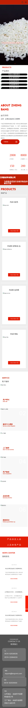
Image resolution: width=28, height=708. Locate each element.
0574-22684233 (10, 657)
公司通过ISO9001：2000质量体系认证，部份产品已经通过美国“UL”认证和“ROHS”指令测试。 (14, 597)
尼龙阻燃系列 (14, 81)
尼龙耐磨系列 (14, 84)
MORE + (7, 50)
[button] (13, 63)
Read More (14, 578)
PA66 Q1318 (14, 290)
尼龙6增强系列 (14, 78)
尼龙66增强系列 (14, 74)
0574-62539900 (10, 683)
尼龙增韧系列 (14, 88)
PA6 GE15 (14, 202)
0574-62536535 (11, 653)
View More (13, 231)
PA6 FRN (14, 334)
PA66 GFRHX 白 (14, 246)
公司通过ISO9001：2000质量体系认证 (14, 592)
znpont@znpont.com (13, 673)
